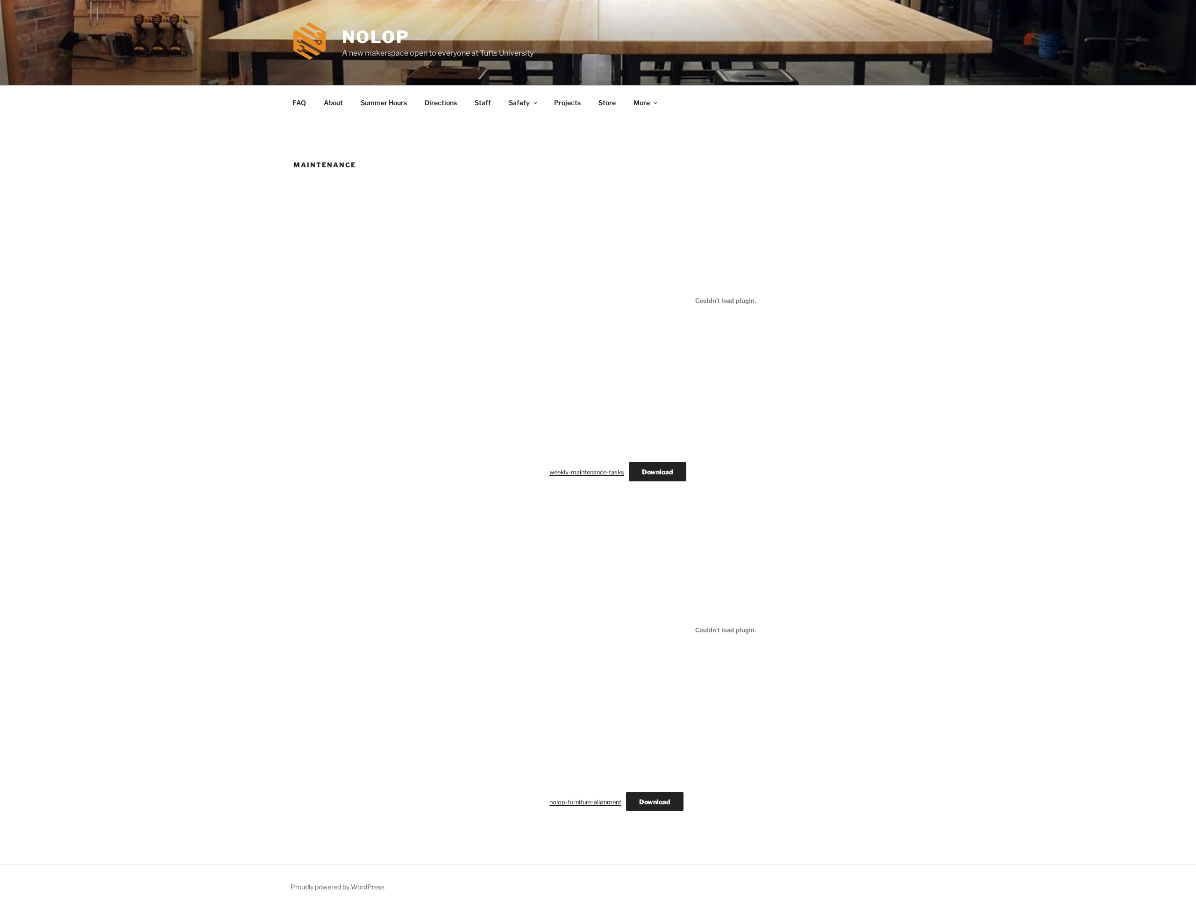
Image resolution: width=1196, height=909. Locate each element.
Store (607, 103)
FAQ (299, 103)
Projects (567, 103)
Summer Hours (384, 103)
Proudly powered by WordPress (337, 887)
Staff (483, 103)
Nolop (375, 37)
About (333, 103)
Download (657, 472)
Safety (519, 103)
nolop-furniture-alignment (585, 802)
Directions (441, 103)
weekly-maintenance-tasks (586, 472)
